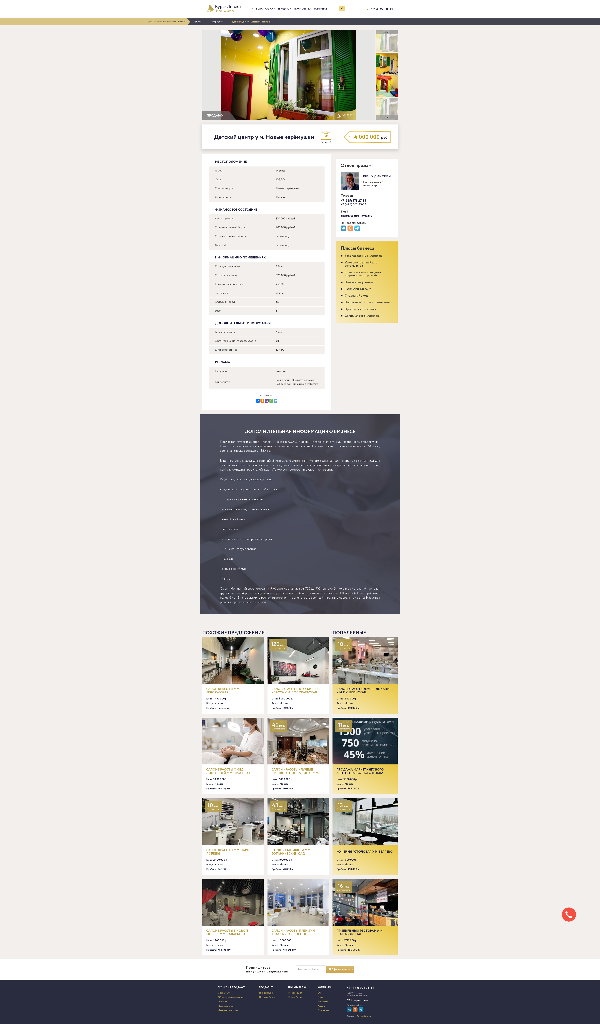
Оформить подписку (342, 969)
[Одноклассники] (262, 401)
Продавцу (284, 8)
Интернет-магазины (228, 1010)
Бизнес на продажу (262, 8)
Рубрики (198, 21)
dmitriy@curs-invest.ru (356, 216)
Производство (225, 1006)
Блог (320, 992)
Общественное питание (230, 997)
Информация (266, 992)
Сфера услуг (217, 21)
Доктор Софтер (364, 1016)
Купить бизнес (295, 997)
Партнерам (323, 1010)
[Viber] (267, 401)
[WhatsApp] (271, 401)
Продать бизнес (267, 997)
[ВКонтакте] (258, 401)
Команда (322, 1006)
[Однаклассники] (355, 1011)
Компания (320, 8)
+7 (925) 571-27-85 (353, 200)
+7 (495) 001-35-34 (381, 9)
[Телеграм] (357, 230)
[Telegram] (275, 401)
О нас (320, 997)
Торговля (222, 1001)
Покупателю (302, 8)
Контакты (323, 1001)
